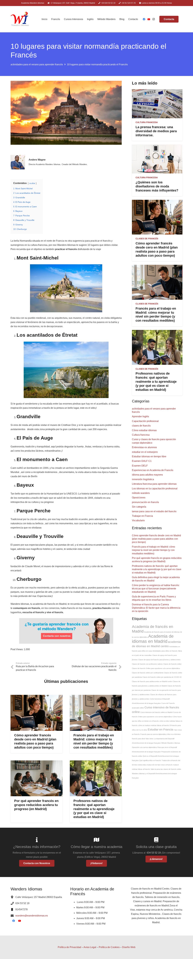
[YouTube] (148, 19)
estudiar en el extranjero (145, 452)
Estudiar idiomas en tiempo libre (149, 456)
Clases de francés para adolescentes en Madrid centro (152, 681)
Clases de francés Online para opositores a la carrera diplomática (156, 668)
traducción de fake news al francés (160, 765)
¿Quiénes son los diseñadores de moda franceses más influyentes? (157, 186)
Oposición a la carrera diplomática (144, 747)
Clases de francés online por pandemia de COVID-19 (161, 677)
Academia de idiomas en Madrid (153, 639)
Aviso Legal (90, 947)
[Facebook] (144, 19)
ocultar (32, 183)
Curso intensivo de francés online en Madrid (156, 712)
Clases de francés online (172, 664)
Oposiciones (138, 497)
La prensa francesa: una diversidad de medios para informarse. (156, 131)
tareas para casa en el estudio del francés (154, 511)
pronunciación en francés (145, 502)
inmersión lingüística (143, 479)
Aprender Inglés (140, 416)
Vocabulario (138, 520)
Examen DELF (140, 465)
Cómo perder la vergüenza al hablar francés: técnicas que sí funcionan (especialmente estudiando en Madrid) (155, 588)
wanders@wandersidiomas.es (31, 915)
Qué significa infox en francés (150, 760)
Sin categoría (139, 506)
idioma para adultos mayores (147, 474)
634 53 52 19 (154, 852)
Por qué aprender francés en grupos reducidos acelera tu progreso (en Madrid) (36, 805)
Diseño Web (128, 947)
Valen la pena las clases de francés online (166, 769)
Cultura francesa (147, 122)
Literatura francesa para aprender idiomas (154, 484)
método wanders (141, 493)
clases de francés (147, 238)
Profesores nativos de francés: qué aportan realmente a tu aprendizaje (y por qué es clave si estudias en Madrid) (93, 809)
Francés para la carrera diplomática (153, 734)
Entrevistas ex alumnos (144, 447)
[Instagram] (153, 19)
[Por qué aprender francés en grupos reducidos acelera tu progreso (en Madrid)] (37, 778)
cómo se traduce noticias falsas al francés (153, 725)
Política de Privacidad (69, 947)
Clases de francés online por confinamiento (147, 673)
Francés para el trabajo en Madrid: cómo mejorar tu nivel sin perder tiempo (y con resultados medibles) (93, 741)
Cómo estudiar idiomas (144, 430)
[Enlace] (20, 19)
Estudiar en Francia (160, 729)
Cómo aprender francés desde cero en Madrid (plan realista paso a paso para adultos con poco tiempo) (35, 741)
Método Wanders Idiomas (170, 743)
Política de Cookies (109, 947)
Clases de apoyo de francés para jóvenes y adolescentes (159, 660)
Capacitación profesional (145, 421)
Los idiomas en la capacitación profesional (154, 488)
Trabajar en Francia (142, 516)
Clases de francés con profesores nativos (147, 664)
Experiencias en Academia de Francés (152, 470)
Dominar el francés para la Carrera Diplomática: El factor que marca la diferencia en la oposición (156, 608)
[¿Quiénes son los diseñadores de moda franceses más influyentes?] (157, 158)
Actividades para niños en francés (165, 651)
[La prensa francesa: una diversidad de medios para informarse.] (157, 103)
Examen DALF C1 (142, 461)
